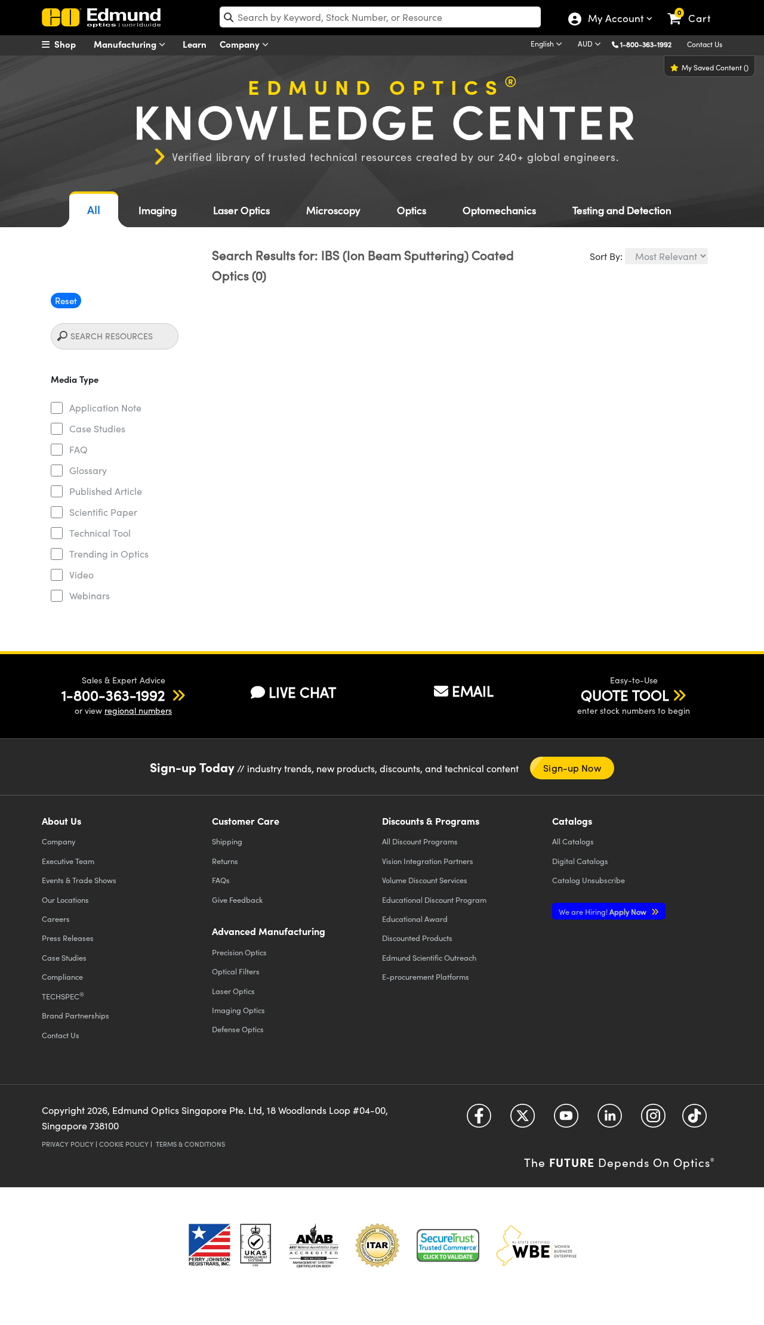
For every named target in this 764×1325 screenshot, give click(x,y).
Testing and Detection (621, 210)
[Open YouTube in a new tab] (566, 1120)
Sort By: (606, 256)
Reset (66, 301)
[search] (380, 17)
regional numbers (138, 710)
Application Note (105, 407)
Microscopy (333, 210)
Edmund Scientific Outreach (429, 957)
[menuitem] (71, 44)
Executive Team (68, 861)
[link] (694, 9)
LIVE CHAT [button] (302, 692)
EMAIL (473, 690)
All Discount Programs (420, 841)
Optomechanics (499, 210)
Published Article (105, 491)
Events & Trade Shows (79, 880)
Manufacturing (126, 44)
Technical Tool (100, 533)
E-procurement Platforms (425, 976)
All (93, 210)
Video (81, 574)
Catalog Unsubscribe (588, 880)
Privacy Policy (68, 1144)
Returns (225, 861)
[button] (650, 43)
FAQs (221, 880)
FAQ (78, 449)
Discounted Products (417, 938)
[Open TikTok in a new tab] (694, 1120)
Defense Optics (238, 1029)
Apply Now (603, 911)
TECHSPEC (63, 995)
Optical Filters (236, 971)
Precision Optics (239, 952)
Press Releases (68, 938)
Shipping (227, 841)
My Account (615, 19)
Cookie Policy (124, 1144)
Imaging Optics (238, 1010)
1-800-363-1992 (645, 44)
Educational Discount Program (434, 899)
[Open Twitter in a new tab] (522, 1120)
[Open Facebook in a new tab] (479, 1120)
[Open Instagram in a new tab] (653, 1120)
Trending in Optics (109, 553)
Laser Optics (241, 210)
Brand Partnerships (75, 1015)
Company (241, 44)
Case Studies (97, 428)
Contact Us (704, 44)
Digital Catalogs (580, 861)
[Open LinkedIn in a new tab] (609, 1120)
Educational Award (415, 919)
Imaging (157, 210)
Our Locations (65, 899)
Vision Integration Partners (427, 861)
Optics (411, 210)
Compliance (62, 976)
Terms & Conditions (190, 1144)
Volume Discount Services (424, 880)
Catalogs (573, 841)
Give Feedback (237, 899)
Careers (56, 919)
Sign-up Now (571, 767)
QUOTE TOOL (625, 694)
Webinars (89, 595)
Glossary (88, 470)
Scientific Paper (103, 512)
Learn (195, 44)
